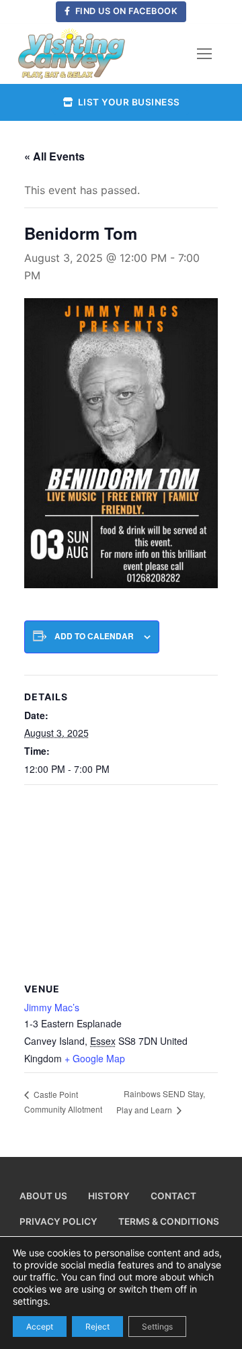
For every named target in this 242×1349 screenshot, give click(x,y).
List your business (127, 102)
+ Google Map (95, 1058)
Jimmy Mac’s (51, 1007)
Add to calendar (94, 636)
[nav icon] (204, 54)
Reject (97, 1326)
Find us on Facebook (125, 11)
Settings (157, 1326)
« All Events (54, 156)
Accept (39, 1326)
